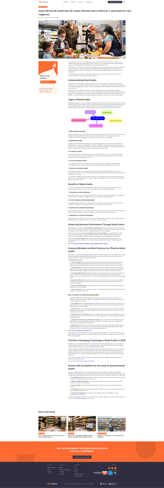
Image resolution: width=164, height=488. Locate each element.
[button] (66, 2)
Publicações (61, 474)
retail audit (91, 345)
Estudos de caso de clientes (64, 469)
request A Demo (45, 82)
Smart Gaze (49, 471)
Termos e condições (78, 476)
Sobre (75, 467)
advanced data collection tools (94, 303)
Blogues (61, 467)
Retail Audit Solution (82, 398)
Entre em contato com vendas (82, 457)
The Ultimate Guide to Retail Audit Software (83, 361)
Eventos (75, 471)
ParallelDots (78, 373)
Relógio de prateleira (51, 467)
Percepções (61, 471)
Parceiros (76, 469)
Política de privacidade (78, 474)
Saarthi (48, 469)
